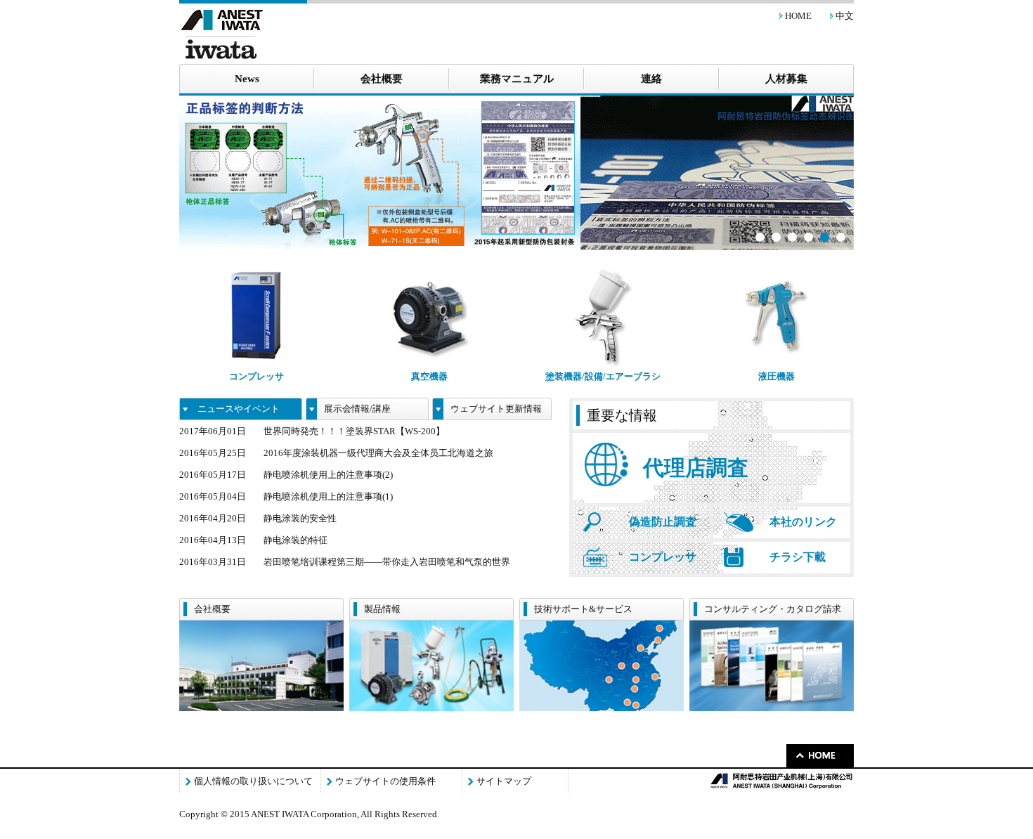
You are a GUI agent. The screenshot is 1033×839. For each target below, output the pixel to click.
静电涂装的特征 (295, 540)
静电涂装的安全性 (300, 518)
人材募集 (786, 78)
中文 (845, 16)
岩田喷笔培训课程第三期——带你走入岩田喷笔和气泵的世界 (387, 562)
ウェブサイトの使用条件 (385, 781)
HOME (798, 16)
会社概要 (381, 78)
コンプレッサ (662, 557)
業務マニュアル (517, 78)
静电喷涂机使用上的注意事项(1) (328, 496)
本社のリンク (803, 522)
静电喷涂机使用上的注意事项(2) (328, 474)
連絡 (651, 78)
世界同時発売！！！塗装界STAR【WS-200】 (354, 431)
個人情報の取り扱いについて (253, 781)
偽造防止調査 (662, 522)
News (247, 78)
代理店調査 (695, 467)
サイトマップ (503, 781)
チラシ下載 (797, 557)
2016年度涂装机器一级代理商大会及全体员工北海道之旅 (378, 453)
